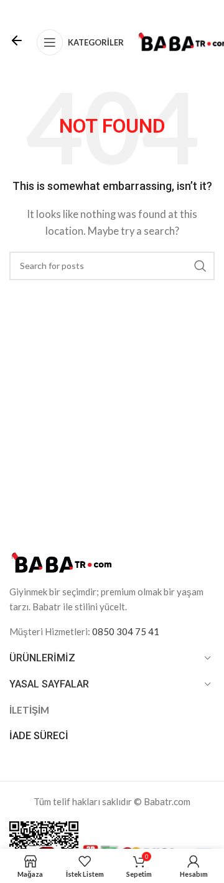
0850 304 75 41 (125, 631)
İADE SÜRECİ (38, 736)
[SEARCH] (200, 266)
